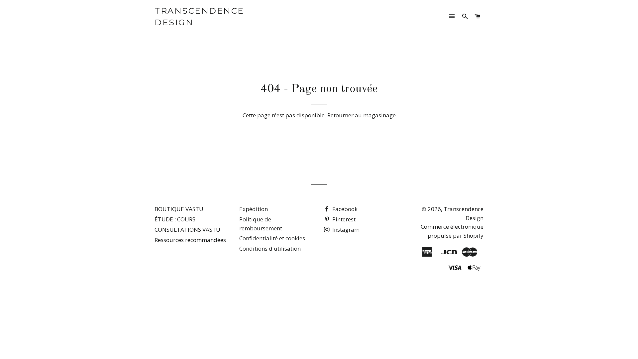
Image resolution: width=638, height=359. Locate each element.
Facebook (344, 209)
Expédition (253, 209)
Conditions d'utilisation (270, 248)
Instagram (345, 229)
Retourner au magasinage (361, 115)
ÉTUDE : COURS (175, 219)
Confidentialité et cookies (272, 238)
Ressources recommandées (190, 240)
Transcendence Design (199, 16)
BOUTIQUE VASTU (179, 209)
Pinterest (343, 219)
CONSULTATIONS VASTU (187, 229)
